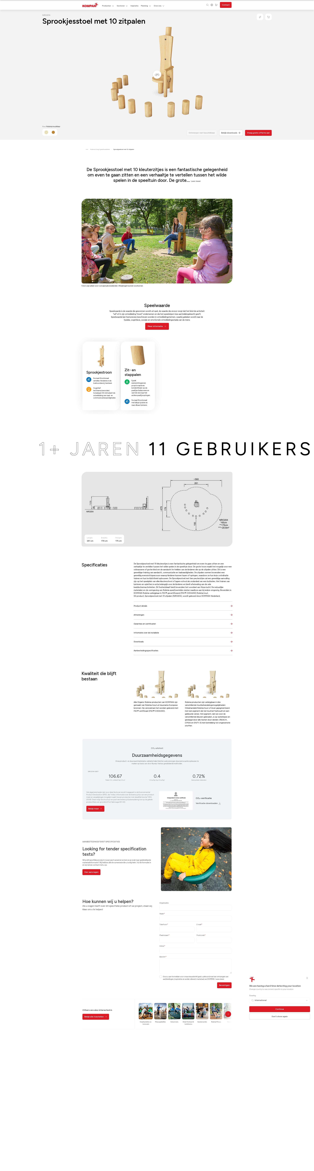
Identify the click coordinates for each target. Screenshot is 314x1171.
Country (252, 996)
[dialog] (157, 585)
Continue (279, 1009)
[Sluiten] (307, 978)
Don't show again (280, 1016)
